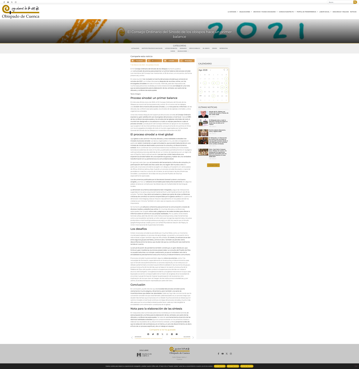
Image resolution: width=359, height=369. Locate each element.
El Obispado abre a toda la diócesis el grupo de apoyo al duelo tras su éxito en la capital (218, 122)
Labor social (324, 12)
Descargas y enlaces (341, 12)
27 (213, 96)
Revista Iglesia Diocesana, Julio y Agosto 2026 (217, 130)
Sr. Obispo (206, 48)
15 (222, 87)
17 (200, 92)
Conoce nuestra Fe (286, 12)
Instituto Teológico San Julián (152, 48)
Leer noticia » (212, 116)
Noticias (353, 12)
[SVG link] (144, 355)
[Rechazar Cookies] (356, 366)
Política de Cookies (247, 366)
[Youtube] (8, 2)
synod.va (170, 216)
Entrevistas (224, 48)
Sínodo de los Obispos (159, 69)
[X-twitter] (12, 2)
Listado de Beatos (171, 48)
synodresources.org (141, 152)
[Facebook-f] (4, 2)
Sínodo (214, 48)
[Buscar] (355, 2)
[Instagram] (16, 2)
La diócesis (232, 12)
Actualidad (135, 48)
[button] (138, 60)
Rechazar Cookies (233, 366)
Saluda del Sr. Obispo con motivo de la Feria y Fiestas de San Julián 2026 (218, 113)
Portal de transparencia (306, 12)
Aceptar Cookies (220, 366)
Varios (172, 51)
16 (226, 87)
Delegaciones (244, 12)
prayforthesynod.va (138, 222)
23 (226, 92)
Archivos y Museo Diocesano (264, 12)
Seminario (183, 48)
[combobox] (340, 2)
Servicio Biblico (194, 48)
